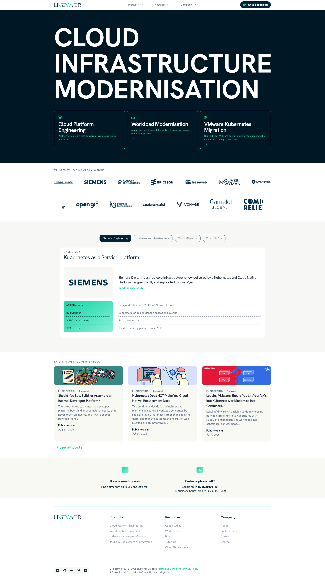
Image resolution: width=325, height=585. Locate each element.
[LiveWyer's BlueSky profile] (78, 570)
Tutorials (170, 542)
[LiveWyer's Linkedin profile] (57, 570)
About (224, 525)
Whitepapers (173, 531)
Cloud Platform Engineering (126, 525)
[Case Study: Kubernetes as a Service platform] (88, 282)
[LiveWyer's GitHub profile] (64, 570)
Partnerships (229, 531)
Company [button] (186, 4)
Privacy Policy (190, 568)
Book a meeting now (125, 481)
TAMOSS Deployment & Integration (131, 542)
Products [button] (133, 4)
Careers (226, 536)
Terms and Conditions (169, 568)
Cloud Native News (176, 547)
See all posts (70, 447)
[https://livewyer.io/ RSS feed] (85, 570)
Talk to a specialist (257, 4)
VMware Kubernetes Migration (128, 536)
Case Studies (173, 525)
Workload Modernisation (125, 531)
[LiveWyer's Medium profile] (71, 570)
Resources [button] (160, 4)
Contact (226, 542)
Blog (167, 536)
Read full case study (131, 288)
